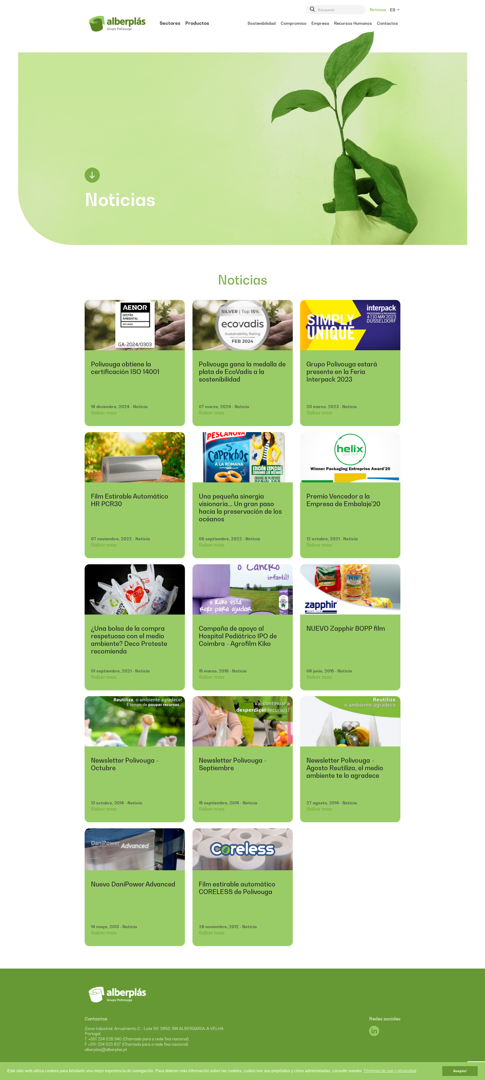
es (393, 9)
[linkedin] (374, 1033)
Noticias (378, 9)
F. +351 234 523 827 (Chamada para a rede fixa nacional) (136, 1044)
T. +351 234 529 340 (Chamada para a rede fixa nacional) (137, 1038)
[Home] (117, 23)
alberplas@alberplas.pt (106, 1049)
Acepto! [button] (460, 1071)
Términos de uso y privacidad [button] (389, 1071)
